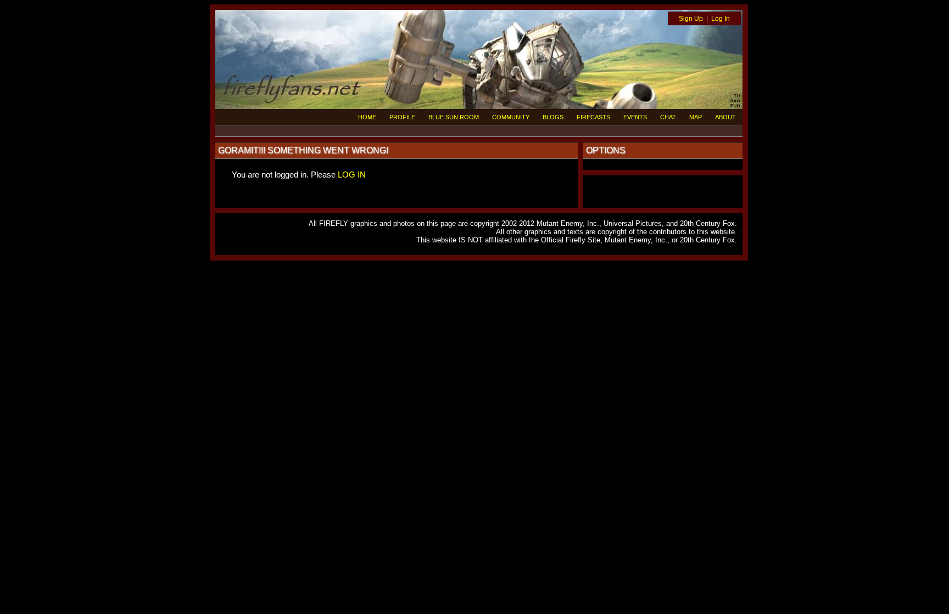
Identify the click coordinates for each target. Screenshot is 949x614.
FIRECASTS (593, 117)
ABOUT (725, 117)
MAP (695, 117)
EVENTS (635, 117)
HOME (367, 117)
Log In (720, 19)
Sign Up (691, 19)
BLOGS (553, 117)
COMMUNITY (510, 117)
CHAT (668, 117)
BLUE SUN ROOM (453, 117)
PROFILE (402, 117)
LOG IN (352, 174)
